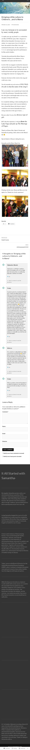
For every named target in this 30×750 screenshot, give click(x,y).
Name (4, 426)
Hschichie (16, 24)
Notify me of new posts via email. (13, 456)
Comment (5, 411)
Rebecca (9, 348)
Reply (10, 282)
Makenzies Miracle (12, 265)
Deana (19, 36)
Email (3, 433)
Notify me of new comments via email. (14, 453)
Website (4, 441)
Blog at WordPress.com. (15, 746)
